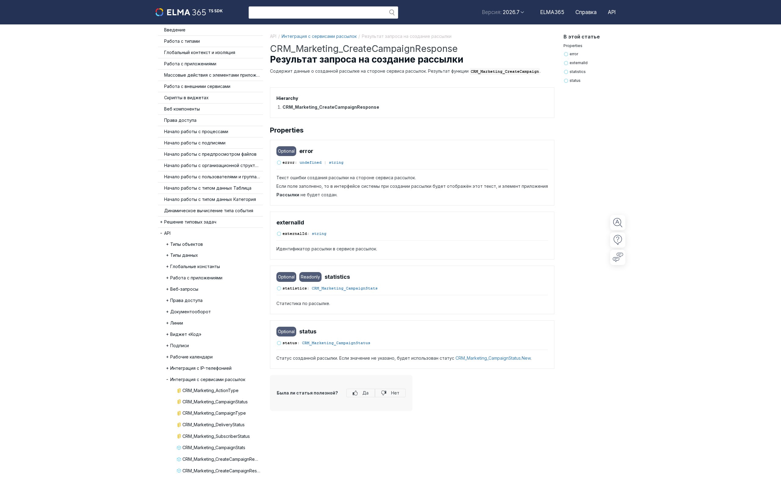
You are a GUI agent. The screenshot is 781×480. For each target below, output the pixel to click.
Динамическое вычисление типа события (208, 210)
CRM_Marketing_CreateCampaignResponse (222, 470)
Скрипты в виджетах (186, 97)
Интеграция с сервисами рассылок (207, 379)
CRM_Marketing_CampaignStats (213, 447)
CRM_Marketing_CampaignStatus (215, 401)
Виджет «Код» (185, 334)
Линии (176, 322)
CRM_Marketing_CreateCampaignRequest (222, 459)
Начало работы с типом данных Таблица (207, 188)
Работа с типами (182, 41)
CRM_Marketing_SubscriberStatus (216, 436)
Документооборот (190, 311)
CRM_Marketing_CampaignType (214, 413)
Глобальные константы (195, 266)
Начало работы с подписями (194, 142)
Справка (586, 12)
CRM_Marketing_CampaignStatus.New (493, 358)
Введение (174, 29)
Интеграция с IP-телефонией (201, 368)
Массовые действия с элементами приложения (213, 75)
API (612, 12)
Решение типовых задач (190, 221)
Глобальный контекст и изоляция (199, 52)
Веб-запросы (184, 289)
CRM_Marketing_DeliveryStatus (213, 424)
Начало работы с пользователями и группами (213, 176)
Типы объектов (186, 244)
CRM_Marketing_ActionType (210, 390)
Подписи (179, 345)
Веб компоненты (182, 108)
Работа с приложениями (190, 63)
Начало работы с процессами (196, 131)
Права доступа (180, 120)
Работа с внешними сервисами (197, 86)
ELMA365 (552, 12)
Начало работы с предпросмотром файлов (210, 154)
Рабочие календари (191, 356)
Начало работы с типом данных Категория (210, 199)
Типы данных (184, 255)
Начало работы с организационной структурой (213, 165)
